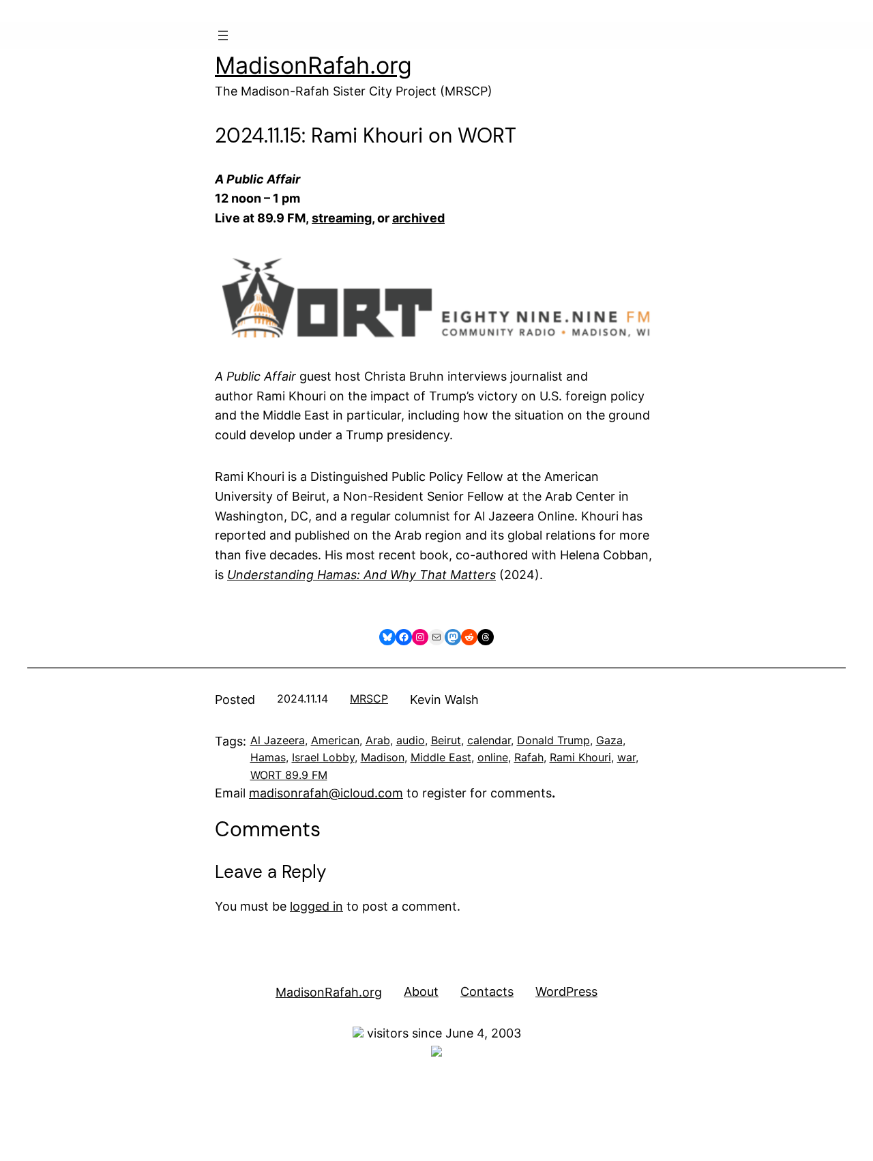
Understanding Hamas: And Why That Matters (361, 575)
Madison (382, 757)
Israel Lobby (323, 757)
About (421, 991)
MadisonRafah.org (313, 65)
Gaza (609, 740)
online (492, 757)
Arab (378, 740)
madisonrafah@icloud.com (326, 793)
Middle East (441, 757)
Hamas (268, 757)
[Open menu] (223, 35)
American (335, 740)
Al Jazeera (277, 740)
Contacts (487, 991)
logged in (316, 906)
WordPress (566, 991)
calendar (489, 740)
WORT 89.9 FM (288, 775)
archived (418, 218)
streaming (342, 218)
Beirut (446, 740)
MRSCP (369, 698)
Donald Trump (553, 740)
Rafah (529, 757)
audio (410, 740)
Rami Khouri (580, 757)
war (626, 757)
